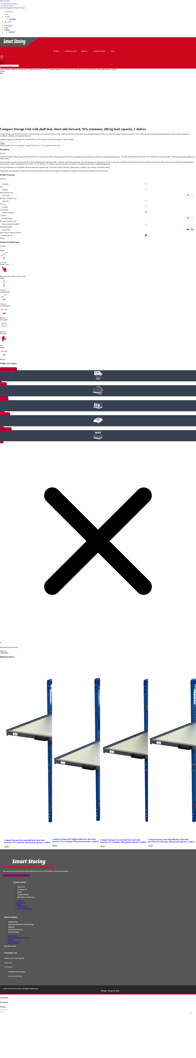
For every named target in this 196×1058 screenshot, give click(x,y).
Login (6, 14)
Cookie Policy (22, 894)
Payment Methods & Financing (20, 924)
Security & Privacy (15, 929)
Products (56, 51)
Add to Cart (4, 653)
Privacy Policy (13, 932)
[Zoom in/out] (1, 1009)
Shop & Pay (13, 922)
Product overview (71, 51)
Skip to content (5, 1)
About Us (84, 51)
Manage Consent (10, 946)
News (113, 51)
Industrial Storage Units (19, 69)
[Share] (5, 1009)
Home (2, 69)
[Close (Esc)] (7, 1009)
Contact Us (22, 889)
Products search (3, 63)
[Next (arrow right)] (3, 1011)
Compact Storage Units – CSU (38, 69)
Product (7, 69)
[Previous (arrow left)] (1, 1011)
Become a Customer (26, 897)
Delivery (11, 927)
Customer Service (99, 51)
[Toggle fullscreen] (3, 1009)
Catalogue (9, 12)
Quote (2, 143)
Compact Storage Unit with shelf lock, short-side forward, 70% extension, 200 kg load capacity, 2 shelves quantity (37, 139)
